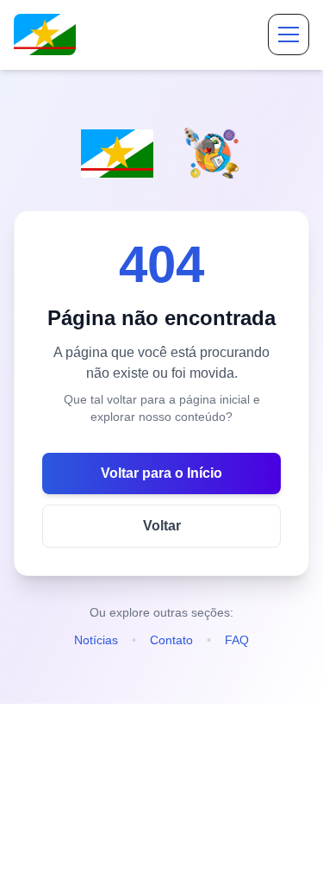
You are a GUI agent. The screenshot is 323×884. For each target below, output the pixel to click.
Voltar (162, 525)
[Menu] (288, 34)
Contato (171, 640)
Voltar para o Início (161, 473)
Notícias (96, 640)
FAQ (237, 640)
